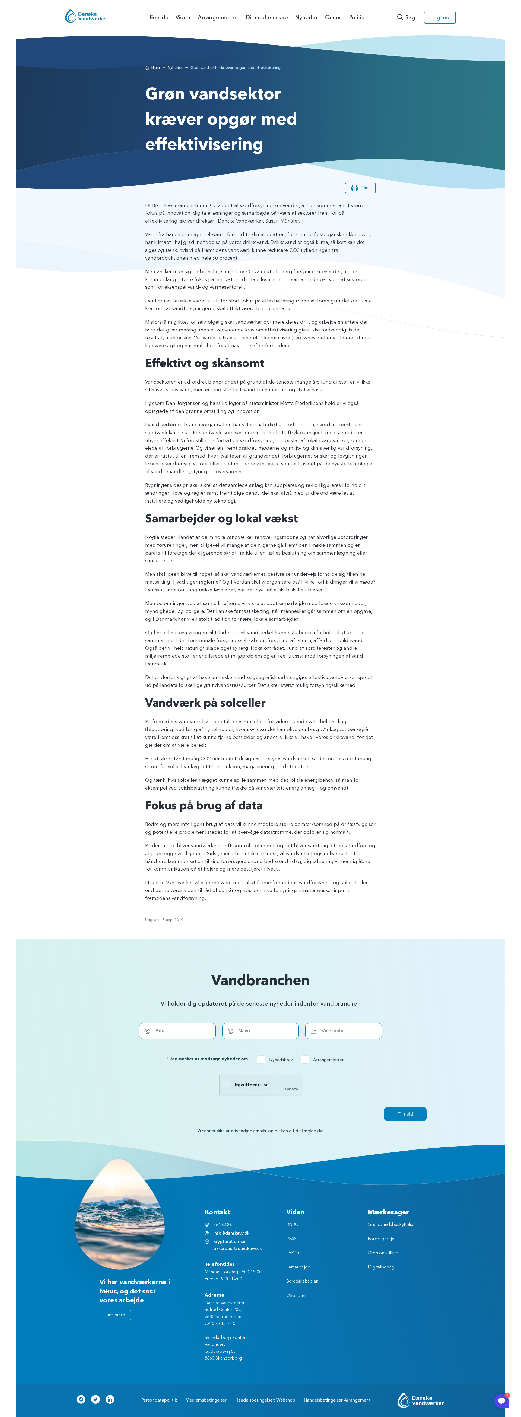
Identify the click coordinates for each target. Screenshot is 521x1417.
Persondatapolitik (159, 1400)
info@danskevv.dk (231, 1233)
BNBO (292, 1225)
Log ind (440, 17)
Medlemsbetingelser (206, 1400)
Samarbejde (298, 1267)
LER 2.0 (293, 1253)
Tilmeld (405, 1114)
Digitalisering (381, 1267)
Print (365, 188)
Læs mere (115, 1315)
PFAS (291, 1239)
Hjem (155, 67)
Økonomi (295, 1296)
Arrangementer (324, 1059)
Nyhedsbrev (276, 1059)
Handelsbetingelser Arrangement (337, 1400)
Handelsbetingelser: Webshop (265, 1400)
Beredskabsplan (302, 1281)
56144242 (224, 1225)
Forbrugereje (381, 1239)
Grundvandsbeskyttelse (391, 1225)
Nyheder (175, 67)
